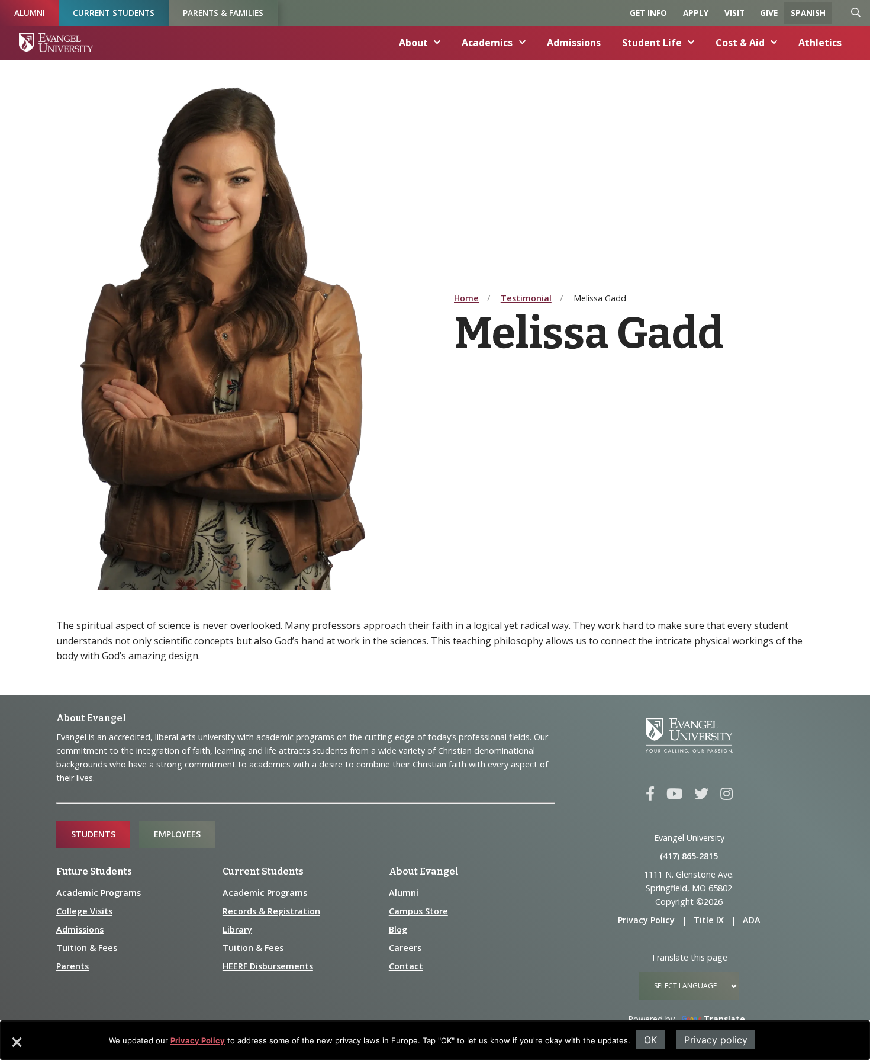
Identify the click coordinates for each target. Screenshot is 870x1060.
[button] (16, 1046)
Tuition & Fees (86, 947)
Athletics (820, 42)
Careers (405, 947)
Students (93, 834)
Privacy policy (715, 1040)
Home (466, 298)
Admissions (574, 42)
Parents (72, 966)
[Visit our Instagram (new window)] (726, 794)
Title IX (709, 920)
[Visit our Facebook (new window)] (650, 794)
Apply (695, 12)
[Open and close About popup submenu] (437, 43)
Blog (398, 929)
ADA (752, 920)
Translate (724, 1019)
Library (237, 929)
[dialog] (435, 1040)
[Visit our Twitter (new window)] (701, 794)
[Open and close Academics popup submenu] (522, 43)
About (413, 42)
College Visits (84, 911)
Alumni (29, 12)
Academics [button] (487, 42)
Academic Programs (98, 892)
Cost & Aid (740, 42)
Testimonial (526, 298)
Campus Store (418, 911)
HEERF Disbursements (268, 966)
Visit (734, 12)
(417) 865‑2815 (689, 856)
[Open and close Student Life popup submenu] (691, 43)
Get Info (648, 12)
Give (769, 12)
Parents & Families (223, 12)
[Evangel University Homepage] (56, 42)
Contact (406, 966)
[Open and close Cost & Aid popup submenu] (774, 43)
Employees (177, 834)
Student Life (652, 42)
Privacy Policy (197, 1040)
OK (650, 1040)
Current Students (113, 12)
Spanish (808, 12)
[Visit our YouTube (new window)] (674, 794)
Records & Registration (271, 911)
